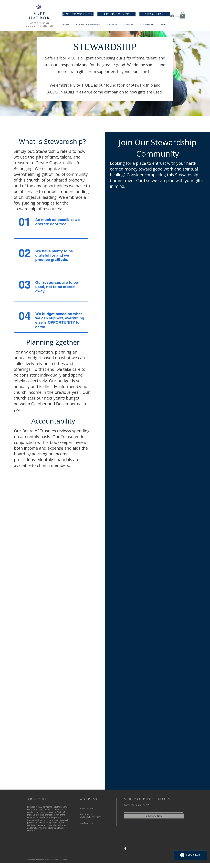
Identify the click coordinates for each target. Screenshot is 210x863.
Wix (65, 859)
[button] (182, 15)
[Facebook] (125, 848)
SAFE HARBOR (39, 16)
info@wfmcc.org (87, 823)
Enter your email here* (136, 805)
